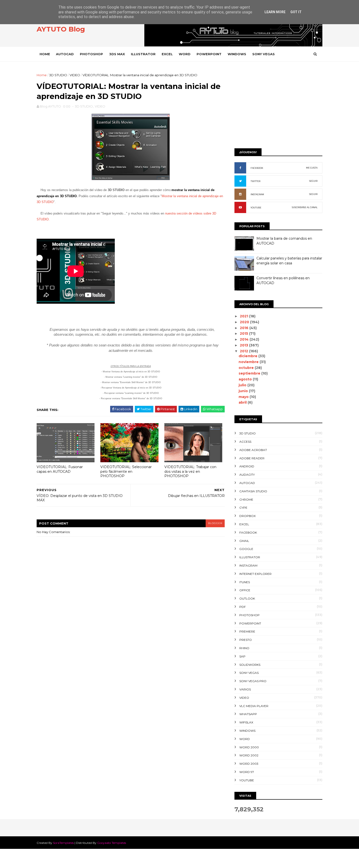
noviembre (249, 362)
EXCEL (167, 54)
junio (244, 391)
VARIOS (245, 689)
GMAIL (244, 541)
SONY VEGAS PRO (252, 681)
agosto (246, 379)
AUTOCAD (65, 54)
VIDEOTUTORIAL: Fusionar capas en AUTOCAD (60, 469)
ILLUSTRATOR (143, 54)
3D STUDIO (58, 75)
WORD (184, 54)
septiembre (250, 373)
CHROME (246, 499)
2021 (244, 316)
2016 (244, 328)
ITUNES (244, 582)
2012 (244, 351)
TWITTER (255, 181)
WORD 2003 (248, 763)
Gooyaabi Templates (111, 843)
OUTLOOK (247, 598)
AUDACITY (247, 474)
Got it (296, 12)
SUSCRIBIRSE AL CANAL (304, 207)
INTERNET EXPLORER (255, 574)
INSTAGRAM (257, 194)
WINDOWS (237, 54)
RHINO (244, 648)
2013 (244, 345)
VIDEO (75, 75)
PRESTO (245, 640)
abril (243, 402)
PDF (242, 607)
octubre (247, 367)
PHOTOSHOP (91, 54)
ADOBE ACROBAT (253, 450)
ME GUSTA (311, 167)
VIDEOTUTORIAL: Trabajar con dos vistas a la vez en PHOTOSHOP (190, 471)
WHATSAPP (248, 714)
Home (45, 54)
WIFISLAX (246, 722)
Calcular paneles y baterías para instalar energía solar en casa (289, 260)
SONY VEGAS (263, 54)
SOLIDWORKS (249, 664)
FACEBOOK (257, 168)
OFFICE (244, 590)
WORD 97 (246, 772)
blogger (215, 523)
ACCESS (245, 441)
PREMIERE (247, 631)
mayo (244, 397)
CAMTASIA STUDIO (253, 491)
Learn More (274, 12)
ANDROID (246, 466)
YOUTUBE (256, 207)
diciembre (248, 356)
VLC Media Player (253, 706)
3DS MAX (117, 54)
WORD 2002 (248, 755)
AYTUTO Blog (61, 29)
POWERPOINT (209, 54)
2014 (245, 339)
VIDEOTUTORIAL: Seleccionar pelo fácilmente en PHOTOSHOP (126, 471)
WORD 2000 (249, 747)
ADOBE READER (251, 458)
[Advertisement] (278, 107)
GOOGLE (246, 549)
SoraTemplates (63, 843)
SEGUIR (313, 181)
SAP (242, 656)
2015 (244, 333)
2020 (245, 322)
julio (243, 385)
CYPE (243, 507)
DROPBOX (247, 516)
